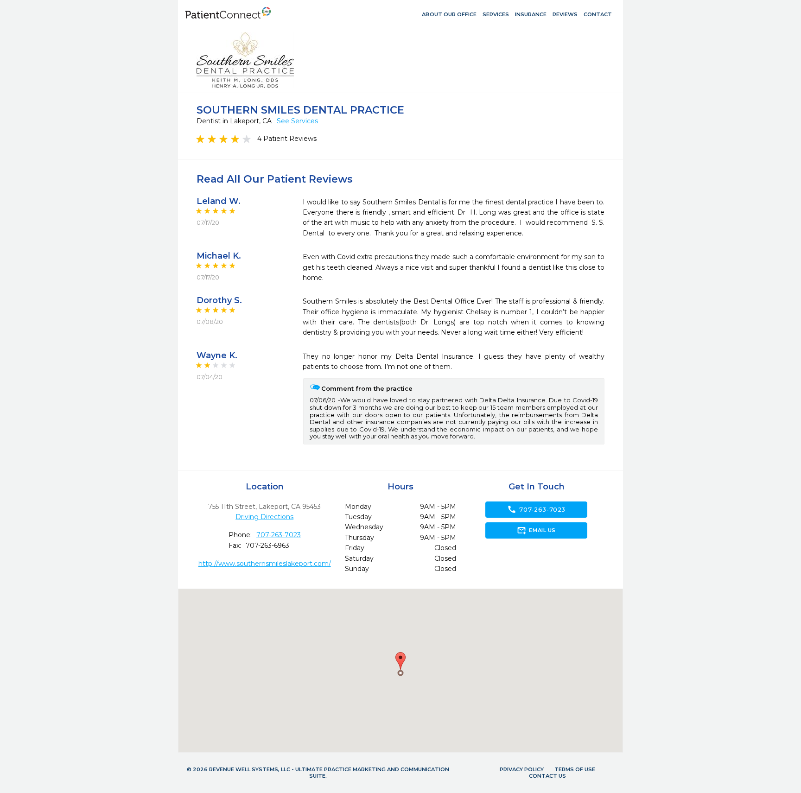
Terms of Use (574, 769)
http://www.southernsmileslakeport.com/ (264, 563)
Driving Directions (264, 517)
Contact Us (547, 776)
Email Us (536, 530)
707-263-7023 (278, 535)
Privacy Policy (522, 769)
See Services (297, 121)
